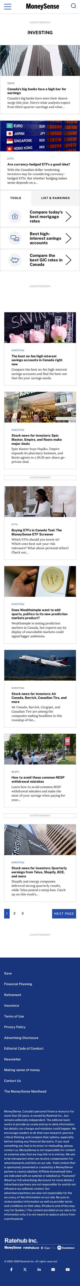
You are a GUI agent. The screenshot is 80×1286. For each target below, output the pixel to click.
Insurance (11, 1005)
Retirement (12, 995)
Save (8, 973)
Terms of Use (14, 1016)
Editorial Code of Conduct (23, 1048)
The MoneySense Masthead (25, 1091)
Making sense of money (22, 1070)
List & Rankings (55, 198)
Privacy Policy (15, 1027)
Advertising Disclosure (21, 1038)
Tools (15, 198)
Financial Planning (18, 984)
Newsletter (12, 1059)
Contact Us (12, 1081)
